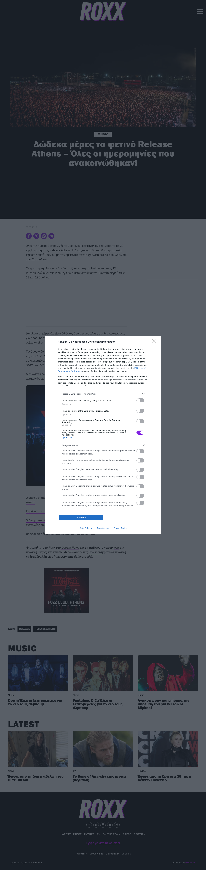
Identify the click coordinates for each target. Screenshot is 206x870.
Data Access (103, 528)
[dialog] (103, 435)
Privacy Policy (120, 528)
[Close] (155, 342)
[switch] (140, 400)
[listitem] (103, 393)
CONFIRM (81, 517)
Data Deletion (85, 528)
